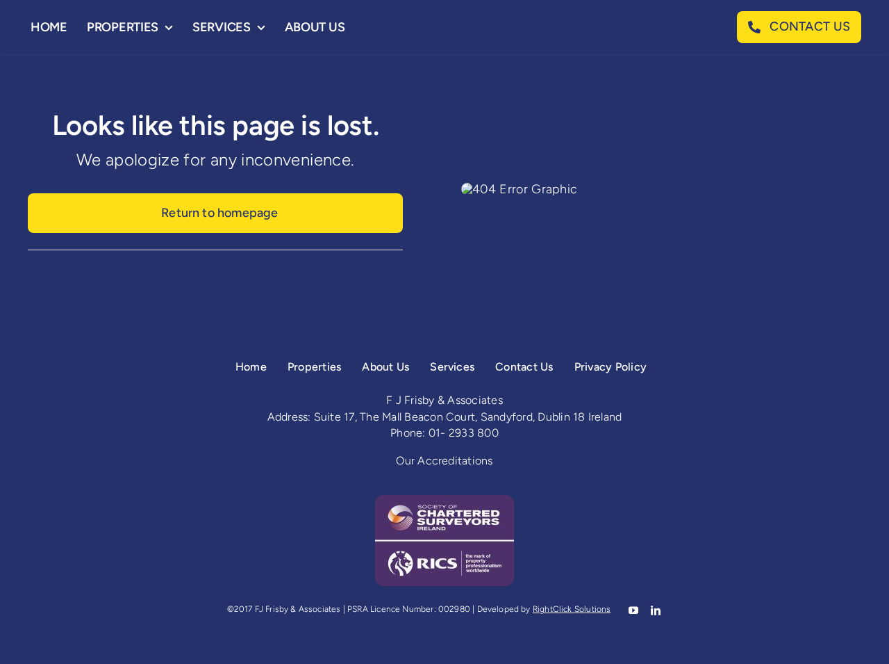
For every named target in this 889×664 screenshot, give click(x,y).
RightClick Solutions (572, 609)
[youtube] (632, 610)
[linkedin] (654, 610)
